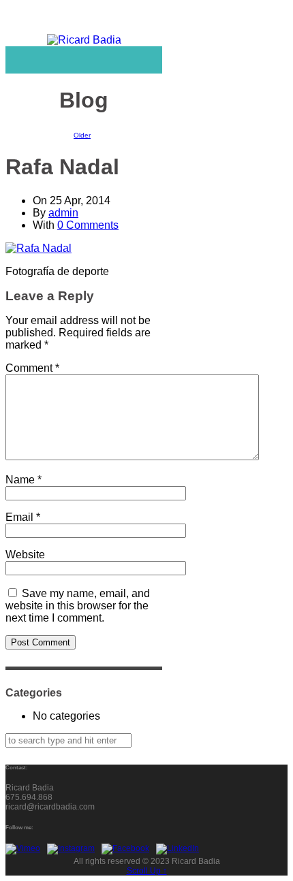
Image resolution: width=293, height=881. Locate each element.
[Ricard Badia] (84, 40)
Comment (32, 368)
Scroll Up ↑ (147, 871)
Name (23, 479)
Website (25, 554)
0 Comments (88, 225)
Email (22, 517)
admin (63, 213)
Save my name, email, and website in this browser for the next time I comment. (77, 606)
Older (82, 135)
